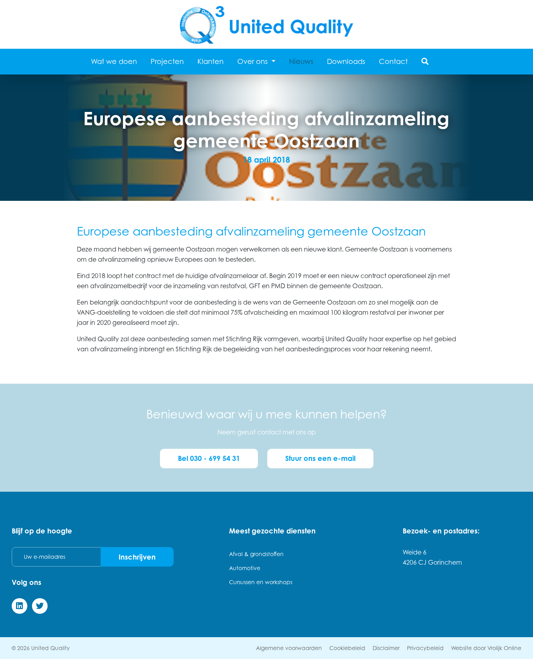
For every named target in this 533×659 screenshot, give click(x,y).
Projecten (167, 61)
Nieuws (301, 61)
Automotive (244, 568)
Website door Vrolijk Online (486, 648)
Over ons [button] (253, 61)
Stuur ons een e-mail (320, 458)
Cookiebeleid (347, 648)
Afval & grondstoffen (256, 554)
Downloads (346, 61)
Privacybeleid (425, 648)
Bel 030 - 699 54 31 (209, 458)
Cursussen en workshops (260, 582)
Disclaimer (386, 648)
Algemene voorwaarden (289, 648)
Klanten (210, 61)
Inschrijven (137, 557)
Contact (393, 61)
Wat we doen (114, 61)
